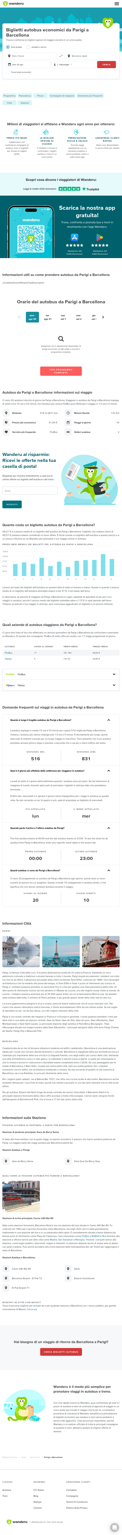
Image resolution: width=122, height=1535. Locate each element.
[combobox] (31, 56)
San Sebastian (65, 1239)
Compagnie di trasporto (62, 95)
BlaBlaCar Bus (99, 1236)
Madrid (53, 1239)
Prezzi (40, 95)
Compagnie (72, 1496)
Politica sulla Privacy (76, 1507)
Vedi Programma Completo (61, 371)
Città (9, 102)
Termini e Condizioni (77, 1501)
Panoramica (25, 95)
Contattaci (71, 1490)
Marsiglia (80, 1239)
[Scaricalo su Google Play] (100, 237)
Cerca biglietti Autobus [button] (61, 1352)
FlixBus (8, 652)
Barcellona (35, 1457)
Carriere (37, 1507)
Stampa (37, 1501)
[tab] (16, 48)
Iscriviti (12, 504)
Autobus (6, 1490)
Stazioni (25, 102)
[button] (117, 3)
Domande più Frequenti (90, 95)
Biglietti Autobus (9, 1457)
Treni (5, 1496)
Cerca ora (32, 1309)
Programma (9, 95)
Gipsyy (8, 658)
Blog (35, 1496)
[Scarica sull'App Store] (74, 237)
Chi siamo (38, 1490)
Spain (23, 1457)
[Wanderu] (13, 4)
